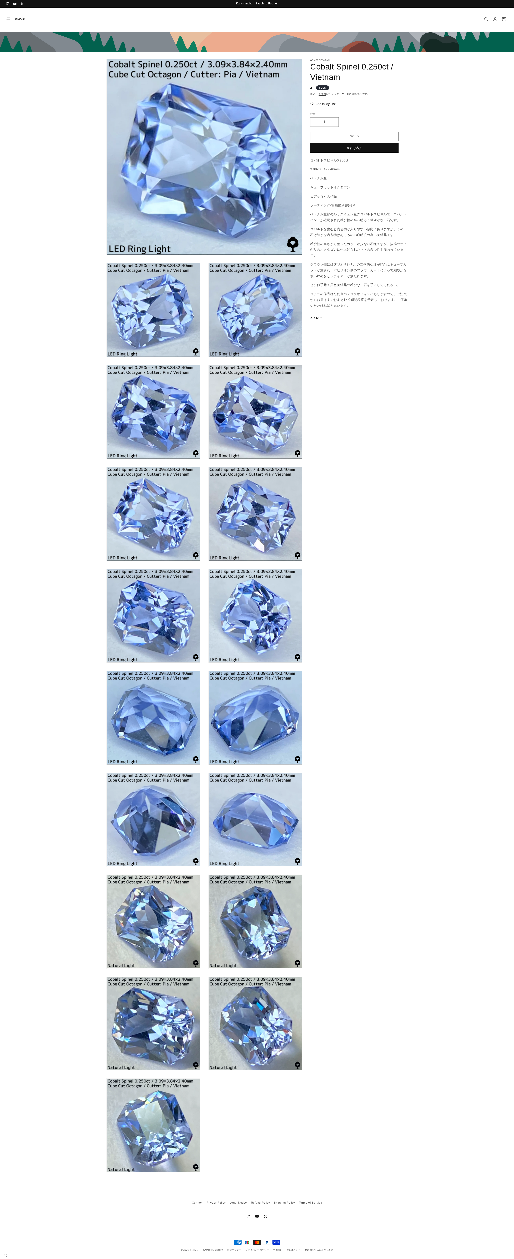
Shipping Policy (284, 1202)
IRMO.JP (195, 1250)
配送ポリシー (294, 1250)
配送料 (322, 94)
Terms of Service (310, 1202)
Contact (197, 1202)
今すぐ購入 (354, 148)
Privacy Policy (216, 1202)
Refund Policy (260, 1202)
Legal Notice (238, 1202)
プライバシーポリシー (257, 1250)
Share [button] (318, 318)
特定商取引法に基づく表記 (319, 1250)
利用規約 (277, 1250)
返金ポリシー (234, 1250)
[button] (8, 19)
